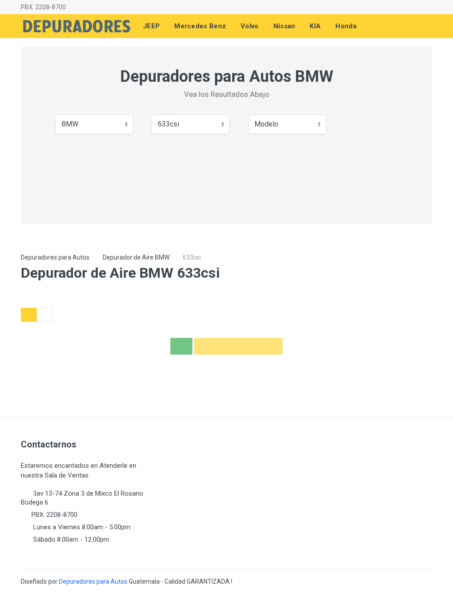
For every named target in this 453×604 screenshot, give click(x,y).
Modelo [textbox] (266, 124)
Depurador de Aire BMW (136, 257)
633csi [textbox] (168, 124)
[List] (44, 315)
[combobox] (94, 124)
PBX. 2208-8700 (43, 7)
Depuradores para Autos (55, 257)
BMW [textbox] (69, 124)
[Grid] (29, 315)
